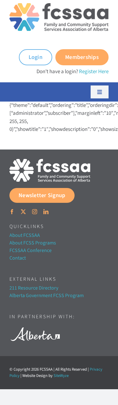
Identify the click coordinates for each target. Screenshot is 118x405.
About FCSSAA (24, 235)
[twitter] (23, 211)
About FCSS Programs (32, 242)
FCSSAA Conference (30, 250)
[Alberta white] (35, 325)
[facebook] (11, 211)
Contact (17, 258)
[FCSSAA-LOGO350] (59, 5)
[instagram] (34, 211)
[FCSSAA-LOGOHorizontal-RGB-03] (49, 161)
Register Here (94, 71)
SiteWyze (61, 376)
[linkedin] (45, 211)
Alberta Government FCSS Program (46, 295)
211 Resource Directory (33, 288)
